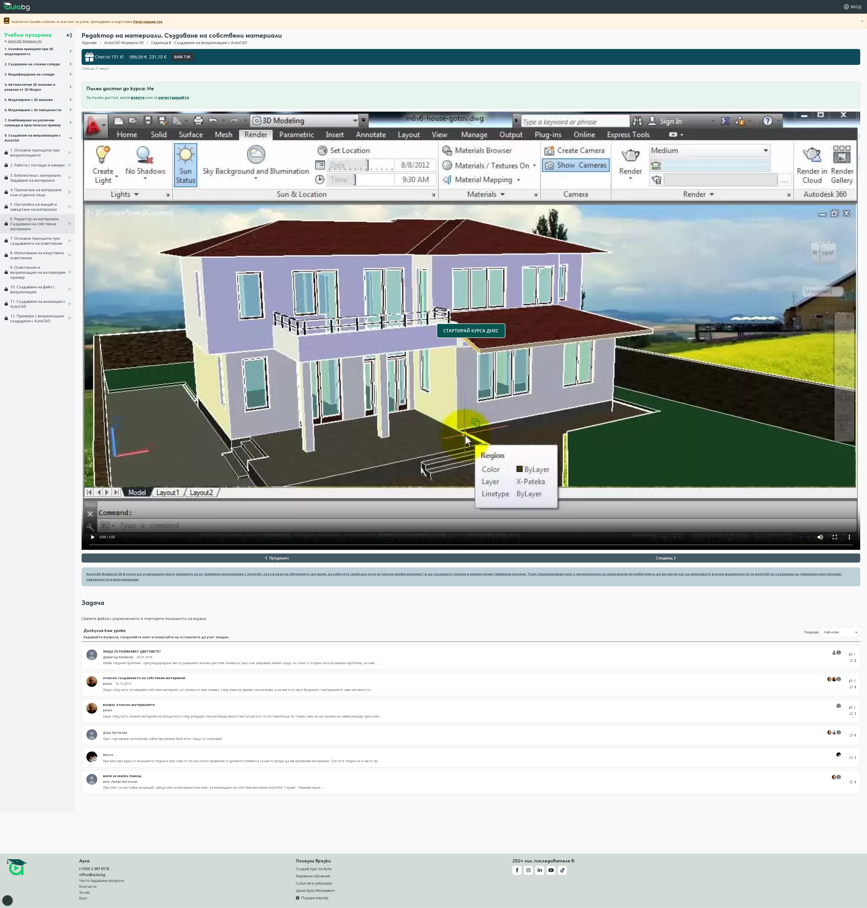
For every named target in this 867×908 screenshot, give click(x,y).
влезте (138, 97)
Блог (83, 898)
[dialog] (7, 900)
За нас (84, 892)
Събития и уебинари (314, 883)
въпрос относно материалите (129, 705)
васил (107, 683)
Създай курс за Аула (313, 868)
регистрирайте (173, 97)
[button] (37, 51)
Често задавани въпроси (101, 880)
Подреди (811, 632)
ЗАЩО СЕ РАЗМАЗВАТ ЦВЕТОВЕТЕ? (132, 651)
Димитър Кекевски (118, 657)
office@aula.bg (92, 874)
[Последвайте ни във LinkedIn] (539, 870)
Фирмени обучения (313, 876)
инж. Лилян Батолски (120, 781)
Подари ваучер (314, 897)
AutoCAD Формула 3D (24, 41)
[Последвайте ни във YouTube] (551, 870)
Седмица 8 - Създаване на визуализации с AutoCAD (198, 42)
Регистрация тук (148, 22)
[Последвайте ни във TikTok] (562, 870)
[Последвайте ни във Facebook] (517, 870)
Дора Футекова (115, 732)
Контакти (87, 886)
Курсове (89, 42)
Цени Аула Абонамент (315, 890)
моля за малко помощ (122, 776)
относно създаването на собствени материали (144, 678)
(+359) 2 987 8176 (94, 868)
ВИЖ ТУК (182, 56)
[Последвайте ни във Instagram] (528, 870)
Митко (108, 755)
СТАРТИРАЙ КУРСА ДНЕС (470, 331)
